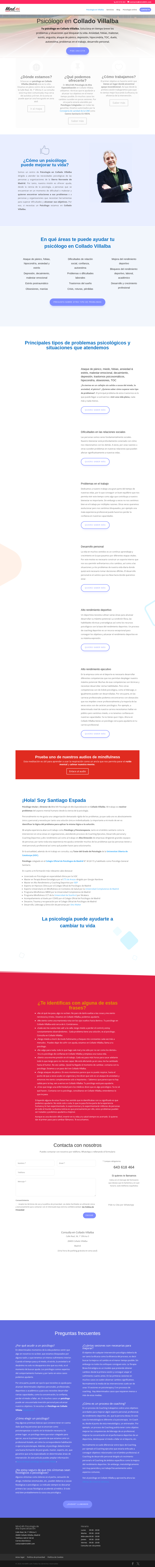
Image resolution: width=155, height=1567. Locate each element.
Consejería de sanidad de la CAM (74, 111)
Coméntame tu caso (34, 949)
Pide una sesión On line (121, 949)
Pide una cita (77, 51)
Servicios (110, 10)
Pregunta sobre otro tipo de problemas (77, 302)
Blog (118, 10)
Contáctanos (28, 1410)
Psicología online (130, 10)
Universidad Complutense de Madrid (102, 889)
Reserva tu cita (77, 949)
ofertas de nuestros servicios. (95, 1481)
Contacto (145, 10)
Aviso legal (20, 1557)
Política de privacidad (36, 1557)
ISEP (76, 882)
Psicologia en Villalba (95, 10)
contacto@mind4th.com (25, 1544)
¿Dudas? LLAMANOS (77, 1504)
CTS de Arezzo (69, 879)
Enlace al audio (77, 771)
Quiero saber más (95, 410)
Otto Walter (75, 904)
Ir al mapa (36, 108)
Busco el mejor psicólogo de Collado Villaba (36, 1461)
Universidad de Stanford (65, 895)
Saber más (77, 120)
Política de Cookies (55, 1557)
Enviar (89, 1215)
